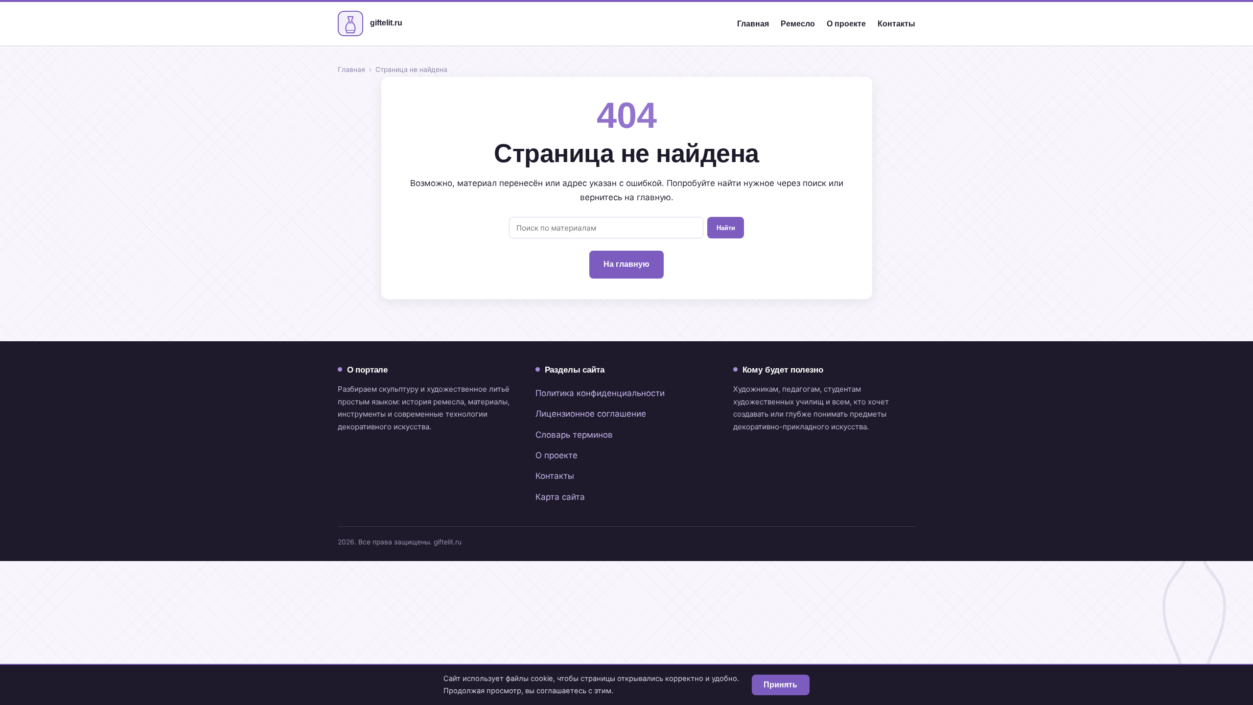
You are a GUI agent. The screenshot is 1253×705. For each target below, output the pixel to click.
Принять (780, 685)
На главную (626, 264)
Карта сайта (560, 497)
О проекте (846, 24)
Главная (753, 24)
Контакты (896, 24)
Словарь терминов (574, 435)
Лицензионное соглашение (590, 414)
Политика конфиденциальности (600, 393)
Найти (726, 228)
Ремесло (798, 24)
